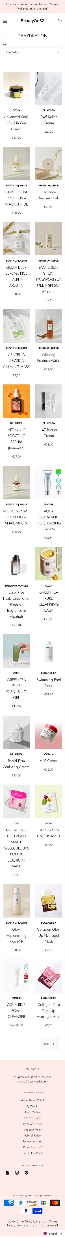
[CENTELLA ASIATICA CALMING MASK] (16, 326)
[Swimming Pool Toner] (48, 651)
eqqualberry (48, 673)
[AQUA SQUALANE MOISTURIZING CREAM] (48, 482)
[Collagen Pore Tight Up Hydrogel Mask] (48, 976)
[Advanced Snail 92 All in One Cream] (16, 88)
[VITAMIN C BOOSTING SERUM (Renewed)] (16, 401)
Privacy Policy (32, 1118)
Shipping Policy (32, 1130)
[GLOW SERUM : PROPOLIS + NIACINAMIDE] (16, 163)
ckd (16, 823)
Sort (5, 44)
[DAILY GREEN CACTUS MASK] (48, 801)
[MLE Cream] (48, 732)
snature (48, 504)
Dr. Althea (49, 110)
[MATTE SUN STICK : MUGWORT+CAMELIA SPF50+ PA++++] (48, 238)
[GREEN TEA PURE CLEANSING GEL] (16, 651)
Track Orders (32, 1112)
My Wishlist (32, 1106)
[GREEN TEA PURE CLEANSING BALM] (48, 563)
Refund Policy (32, 1135)
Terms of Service (32, 1124)
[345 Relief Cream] (48, 88)
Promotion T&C (32, 1147)
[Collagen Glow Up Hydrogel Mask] (48, 900)
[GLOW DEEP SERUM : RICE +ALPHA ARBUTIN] (16, 238)
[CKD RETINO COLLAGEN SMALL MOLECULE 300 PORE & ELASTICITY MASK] (16, 801)
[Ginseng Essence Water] (48, 326)
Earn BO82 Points (32, 1153)
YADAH (48, 585)
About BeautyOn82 (32, 1100)
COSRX (16, 110)
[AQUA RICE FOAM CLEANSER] (16, 976)
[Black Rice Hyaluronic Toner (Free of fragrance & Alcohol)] (16, 563)
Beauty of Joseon (16, 185)
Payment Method (32, 1141)
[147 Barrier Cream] (48, 401)
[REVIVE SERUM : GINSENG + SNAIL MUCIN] (16, 482)
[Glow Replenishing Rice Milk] (16, 900)
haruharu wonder (16, 585)
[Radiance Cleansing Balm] (48, 163)
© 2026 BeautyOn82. (23, 1195)
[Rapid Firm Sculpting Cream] (16, 732)
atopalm (48, 754)
